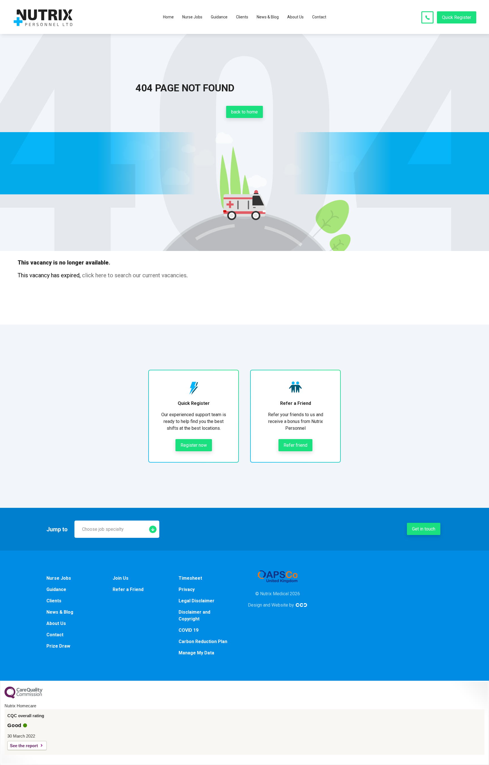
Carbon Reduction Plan (203, 641)
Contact (319, 17)
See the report (24, 745)
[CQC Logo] (23, 697)
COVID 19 (188, 630)
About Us (295, 17)
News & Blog (268, 17)
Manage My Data (196, 653)
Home (168, 17)
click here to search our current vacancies (134, 275)
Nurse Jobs (192, 17)
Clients (242, 17)
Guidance (219, 17)
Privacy (187, 589)
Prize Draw (58, 646)
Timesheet (190, 578)
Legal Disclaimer (197, 600)
